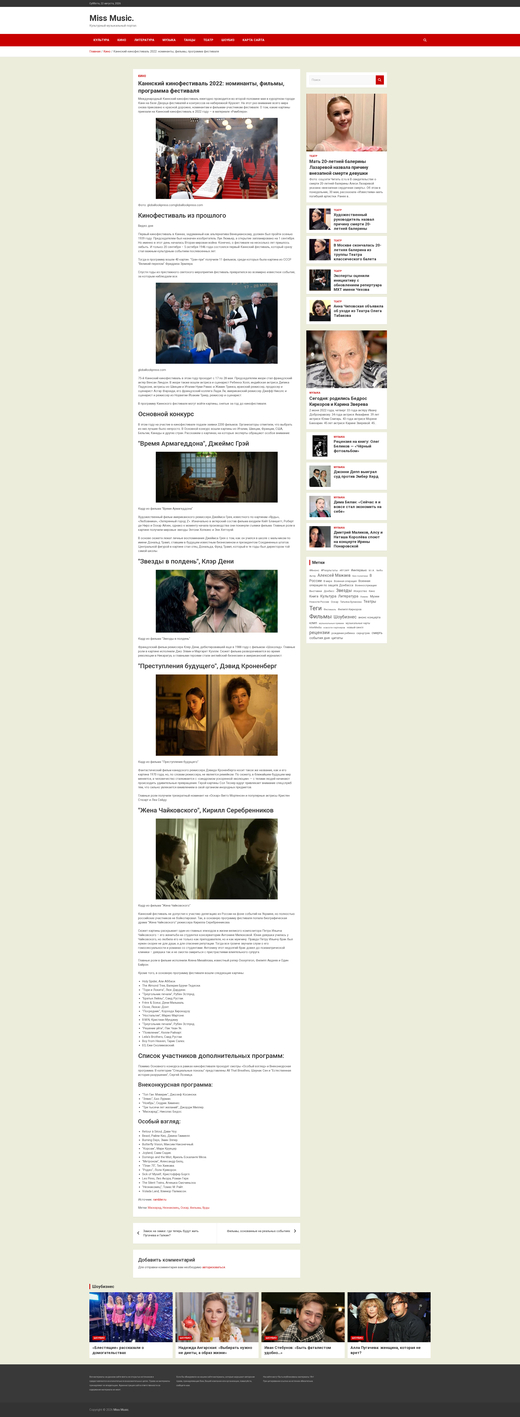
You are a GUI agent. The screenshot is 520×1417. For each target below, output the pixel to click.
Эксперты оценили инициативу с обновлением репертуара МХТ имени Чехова (358, 282)
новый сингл (355, 627)
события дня (319, 638)
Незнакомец (171, 1207)
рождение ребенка (343, 633)
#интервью (359, 570)
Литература (144, 40)
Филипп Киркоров (350, 609)
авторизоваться (213, 1267)
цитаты (337, 638)
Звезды (344, 590)
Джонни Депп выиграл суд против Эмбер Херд (356, 474)
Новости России (319, 601)
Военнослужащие (366, 585)
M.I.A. (372, 570)
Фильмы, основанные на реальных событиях (258, 1231)
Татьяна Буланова (351, 601)
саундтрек (363, 633)
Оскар (185, 1207)
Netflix (379, 570)
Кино (121, 40)
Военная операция (345, 581)
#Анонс (314, 570)
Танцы (189, 40)
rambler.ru (159, 1199)
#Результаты (329, 570)
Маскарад (154, 1207)
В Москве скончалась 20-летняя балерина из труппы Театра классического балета (357, 252)
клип (313, 623)
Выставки (315, 591)
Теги (315, 608)
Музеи (374, 596)
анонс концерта (369, 617)
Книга (313, 596)
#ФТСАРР (344, 570)
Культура (101, 40)
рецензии (319, 632)
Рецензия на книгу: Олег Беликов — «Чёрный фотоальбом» (356, 446)
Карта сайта (253, 40)
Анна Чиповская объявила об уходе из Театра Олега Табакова (358, 311)
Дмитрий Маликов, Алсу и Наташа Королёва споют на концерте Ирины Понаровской (358, 539)
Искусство (360, 591)
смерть (377, 633)
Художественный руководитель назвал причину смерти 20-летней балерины (354, 221)
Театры (369, 601)
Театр (208, 40)
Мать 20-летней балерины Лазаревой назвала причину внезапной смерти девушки (338, 167)
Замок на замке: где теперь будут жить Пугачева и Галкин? (171, 1233)
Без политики (360, 575)
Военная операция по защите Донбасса (339, 583)
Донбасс (329, 591)
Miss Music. (111, 18)
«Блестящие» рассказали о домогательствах (118, 1350)
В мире (328, 581)
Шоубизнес (345, 616)
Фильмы (195, 1207)
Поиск (380, 80)
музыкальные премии (331, 623)
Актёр (312, 575)
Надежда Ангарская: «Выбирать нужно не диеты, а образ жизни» (215, 1350)
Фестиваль (330, 609)
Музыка (169, 40)
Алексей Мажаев (334, 575)
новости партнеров (334, 627)
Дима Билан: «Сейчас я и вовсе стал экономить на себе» (357, 507)
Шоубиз (227, 40)
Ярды (205, 1207)
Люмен (364, 596)
